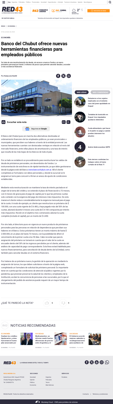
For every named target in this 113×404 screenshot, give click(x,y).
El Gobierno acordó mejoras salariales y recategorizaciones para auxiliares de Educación (77, 340)
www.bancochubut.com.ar (39, 170)
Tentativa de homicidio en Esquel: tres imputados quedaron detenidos (53, 18)
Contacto (86, 394)
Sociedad (33, 377)
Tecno (47, 382)
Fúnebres (64, 377)
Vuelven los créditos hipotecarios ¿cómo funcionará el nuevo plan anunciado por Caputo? (9, 340)
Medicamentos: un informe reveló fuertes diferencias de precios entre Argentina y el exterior (44, 340)
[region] (92, 39)
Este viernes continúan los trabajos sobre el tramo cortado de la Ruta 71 (98, 162)
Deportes (48, 377)
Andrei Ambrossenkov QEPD (99, 147)
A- (68, 122)
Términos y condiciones (100, 394)
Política (32, 382)
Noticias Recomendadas (32, 325)
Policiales (49, 380)
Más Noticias (50, 385)
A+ (63, 122)
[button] (57, 76)
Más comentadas (100, 92)
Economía (5, 38)
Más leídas (81, 92)
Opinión (32, 380)
